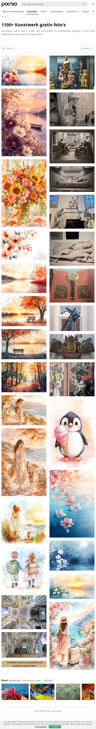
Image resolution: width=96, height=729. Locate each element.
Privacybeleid (41, 726)
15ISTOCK (48, 680)
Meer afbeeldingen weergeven (48, 711)
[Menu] (93, 4)
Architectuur (72, 11)
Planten (85, 11)
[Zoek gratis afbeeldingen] (84, 4)
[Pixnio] (9, 5)
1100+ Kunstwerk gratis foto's (34, 25)
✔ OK (54, 726)
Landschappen (56, 11)
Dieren (44, 11)
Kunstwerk (32, 11)
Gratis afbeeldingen (15, 11)
